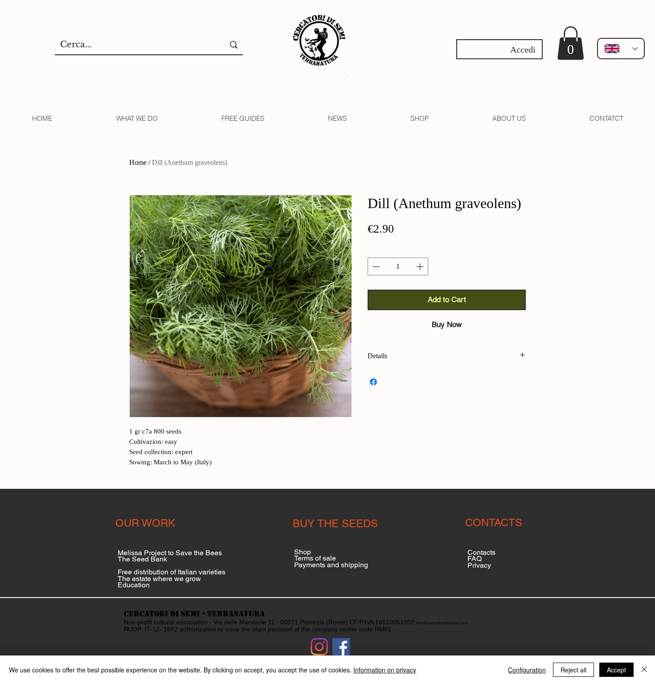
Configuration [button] (527, 669)
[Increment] (420, 266)
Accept (616, 669)
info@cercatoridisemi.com (442, 622)
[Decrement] (375, 266)
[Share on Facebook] (373, 382)
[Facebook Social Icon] (341, 646)
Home (138, 162)
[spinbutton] (397, 266)
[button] (571, 43)
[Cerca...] (234, 44)
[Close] (644, 670)
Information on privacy (384, 669)
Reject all (573, 669)
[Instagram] (319, 646)
